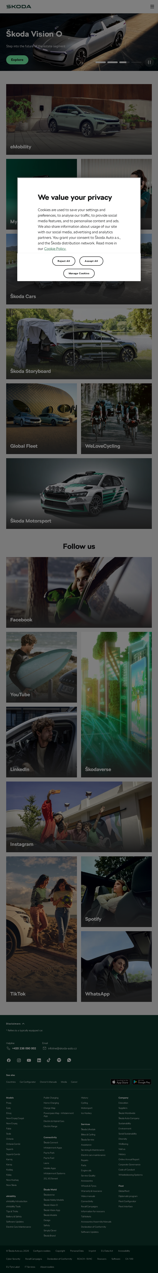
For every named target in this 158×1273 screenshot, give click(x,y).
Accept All (91, 260)
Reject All (64, 260)
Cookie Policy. (55, 248)
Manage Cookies (79, 273)
